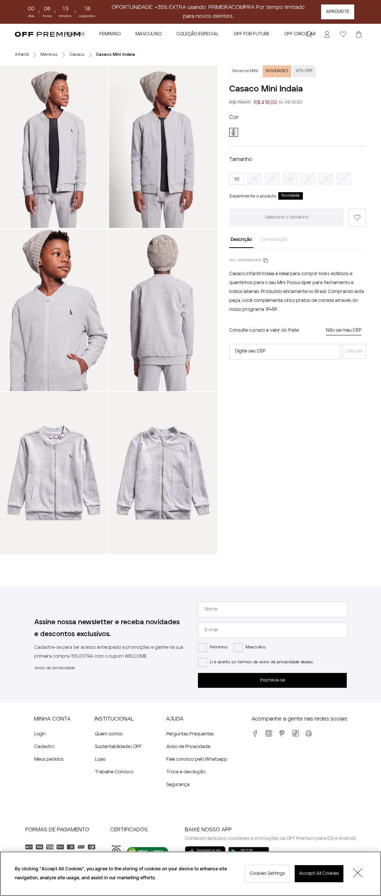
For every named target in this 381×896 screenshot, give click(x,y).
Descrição (241, 240)
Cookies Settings (267, 873)
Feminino (219, 647)
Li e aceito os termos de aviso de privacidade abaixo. (262, 662)
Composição (274, 240)
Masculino (256, 647)
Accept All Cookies (319, 873)
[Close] (358, 874)
